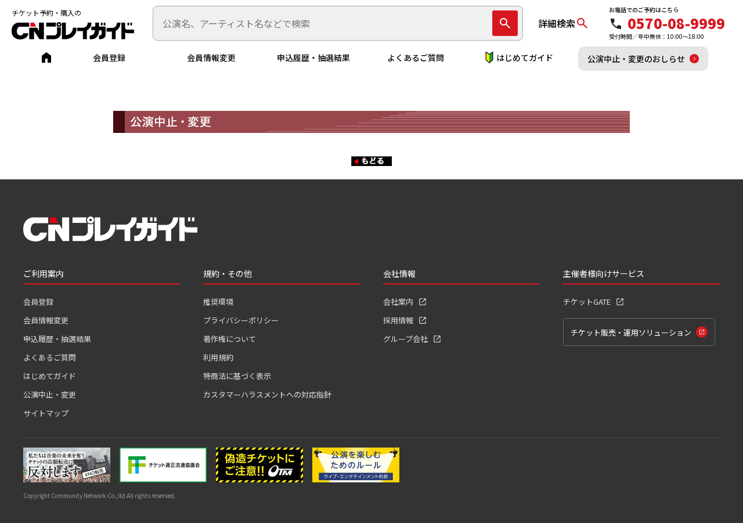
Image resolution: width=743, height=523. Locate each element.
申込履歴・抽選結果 (313, 57)
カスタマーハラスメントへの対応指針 (267, 394)
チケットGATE (587, 301)
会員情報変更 (211, 57)
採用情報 (398, 320)
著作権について (229, 338)
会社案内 (398, 301)
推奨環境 (218, 301)
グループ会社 (405, 338)
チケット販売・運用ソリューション (631, 332)
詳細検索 (556, 23)
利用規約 (218, 357)
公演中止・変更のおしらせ (636, 58)
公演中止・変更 (49, 394)
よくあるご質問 (415, 57)
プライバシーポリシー (241, 320)
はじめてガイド (524, 57)
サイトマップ (45, 413)
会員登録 (109, 57)
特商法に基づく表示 (237, 375)
